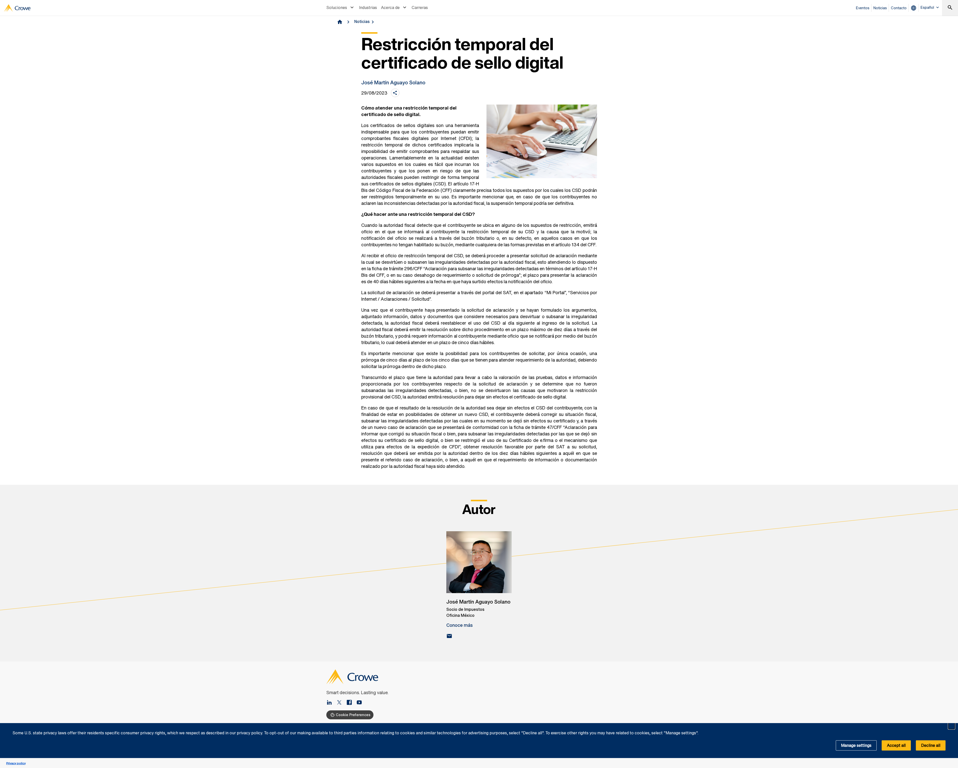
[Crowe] (17, 8)
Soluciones (336, 7)
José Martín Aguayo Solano (393, 82)
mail (449, 636)
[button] (951, 726)
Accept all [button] (896, 745)
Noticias (362, 21)
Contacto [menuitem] (899, 7)
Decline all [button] (930, 745)
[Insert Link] (359, 702)
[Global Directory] (915, 8)
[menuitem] (340, 8)
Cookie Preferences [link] (353, 714)
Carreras (420, 7)
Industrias (368, 7)
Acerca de (390, 7)
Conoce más (459, 625)
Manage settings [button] (856, 745)
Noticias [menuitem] (880, 7)
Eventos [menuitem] (862, 7)
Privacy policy (16, 763)
